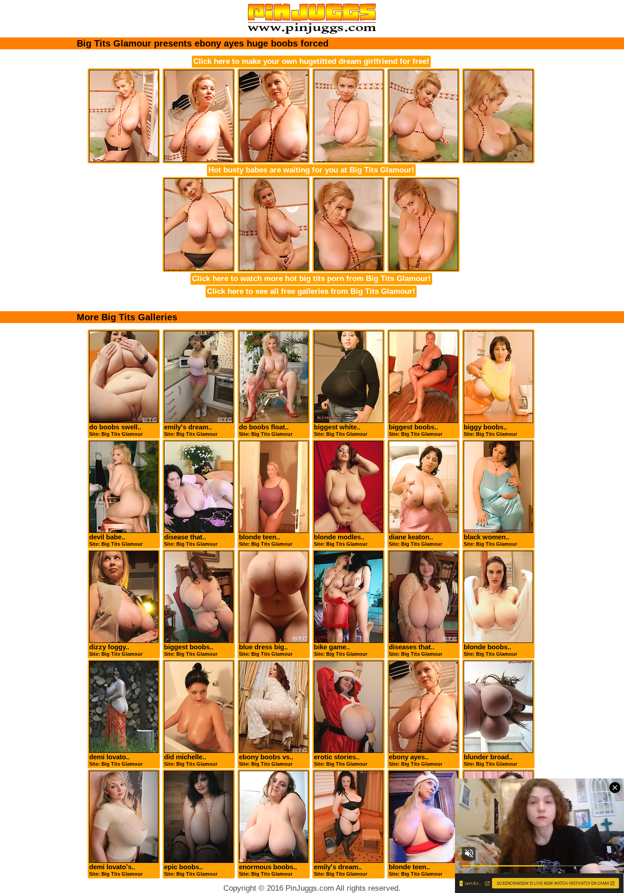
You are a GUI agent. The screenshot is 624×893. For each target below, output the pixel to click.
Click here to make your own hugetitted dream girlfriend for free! (311, 61)
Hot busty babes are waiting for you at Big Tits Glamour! (311, 170)
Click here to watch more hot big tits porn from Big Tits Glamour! (311, 278)
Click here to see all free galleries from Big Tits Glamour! (311, 291)
